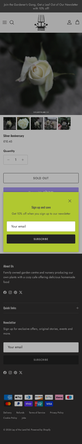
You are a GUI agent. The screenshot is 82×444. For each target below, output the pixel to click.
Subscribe (41, 239)
